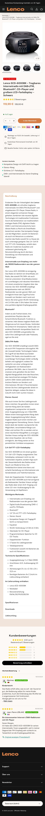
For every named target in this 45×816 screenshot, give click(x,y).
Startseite (5, 16)
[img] (7, 677)
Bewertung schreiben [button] (22, 663)
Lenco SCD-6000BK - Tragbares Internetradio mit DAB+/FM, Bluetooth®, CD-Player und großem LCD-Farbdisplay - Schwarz (21, 18)
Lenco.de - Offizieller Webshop (16, 811)
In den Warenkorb (29, 121)
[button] (41, 9)
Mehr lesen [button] (8, 701)
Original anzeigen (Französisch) (17, 737)
